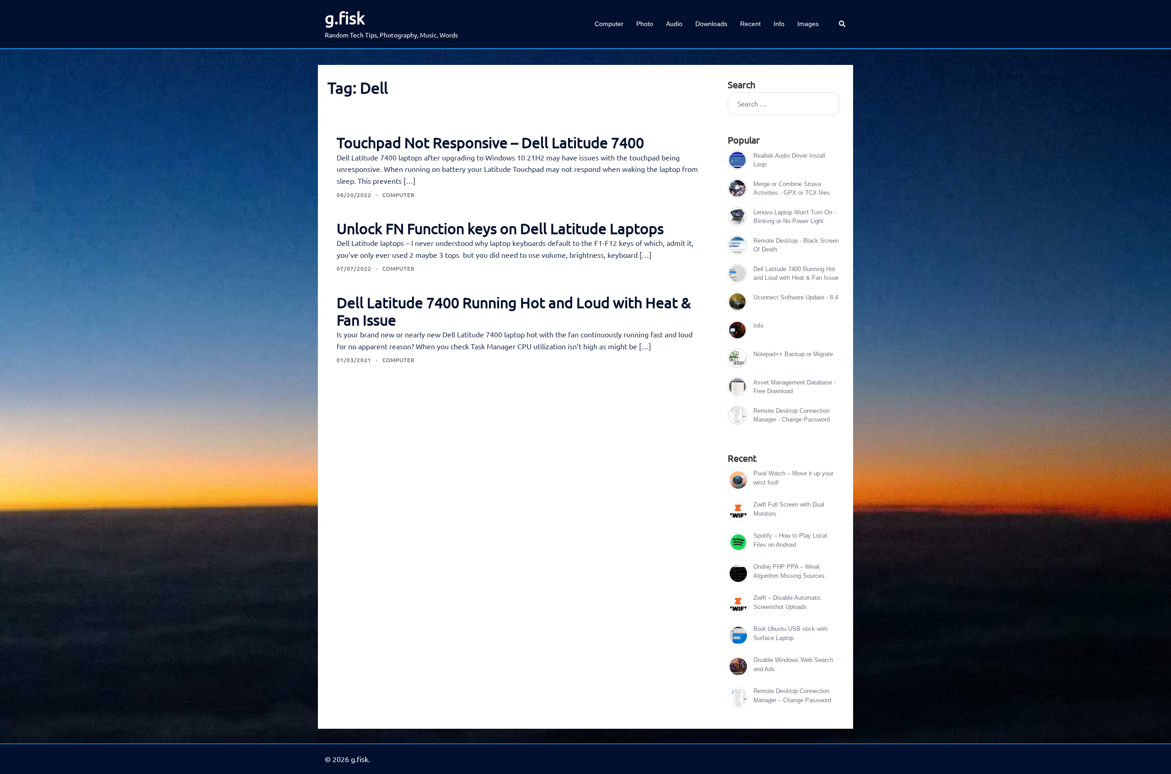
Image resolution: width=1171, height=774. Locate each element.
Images (808, 23)
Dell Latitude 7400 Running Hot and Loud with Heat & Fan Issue (514, 311)
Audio (674, 23)
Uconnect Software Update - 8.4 (795, 297)
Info (779, 23)
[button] (842, 24)
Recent (750, 23)
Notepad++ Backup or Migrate (793, 354)
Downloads (711, 23)
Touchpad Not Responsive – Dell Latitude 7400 (490, 142)
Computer (609, 23)
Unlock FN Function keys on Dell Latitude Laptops (500, 228)
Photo (644, 23)
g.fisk (345, 17)
